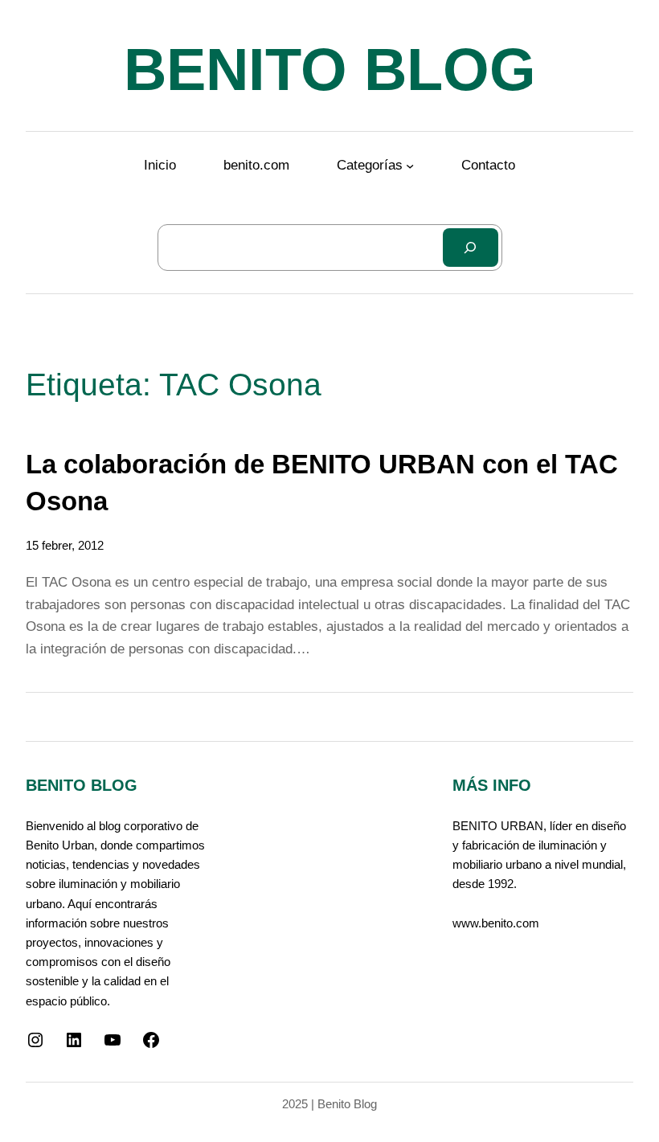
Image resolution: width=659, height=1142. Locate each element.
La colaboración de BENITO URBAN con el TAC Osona (322, 483)
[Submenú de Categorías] (410, 166)
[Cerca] (470, 247)
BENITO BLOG (330, 69)
